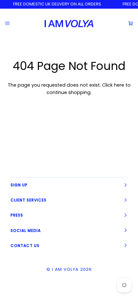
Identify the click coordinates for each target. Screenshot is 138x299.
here (119, 85)
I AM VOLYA (65, 269)
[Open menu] (12, 23)
